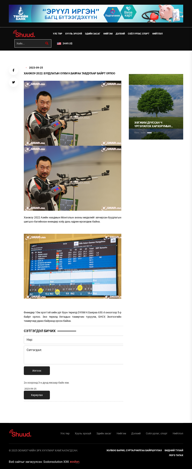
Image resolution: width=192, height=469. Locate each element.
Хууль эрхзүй (73, 33)
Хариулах (37, 395)
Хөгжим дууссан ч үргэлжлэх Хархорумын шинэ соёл (152, 124)
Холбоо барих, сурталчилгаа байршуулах (134, 450)
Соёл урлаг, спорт (138, 33)
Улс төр (57, 33)
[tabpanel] (156, 107)
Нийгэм (108, 33)
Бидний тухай (174, 450)
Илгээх (36, 370)
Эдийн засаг (92, 33)
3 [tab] (149, 132)
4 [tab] (156, 132)
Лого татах (176, 455)
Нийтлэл (157, 33)
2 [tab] (143, 132)
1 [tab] (136, 58)
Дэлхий (120, 33)
